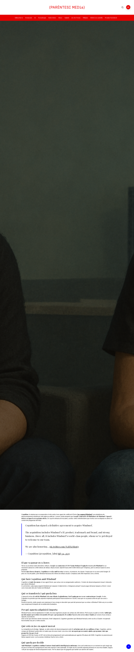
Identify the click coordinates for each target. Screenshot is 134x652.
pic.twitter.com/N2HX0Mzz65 (64, 546)
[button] (128, 7)
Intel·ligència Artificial (71, 261)
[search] (122, 7)
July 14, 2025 (64, 553)
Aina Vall (61, 296)
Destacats (59, 261)
